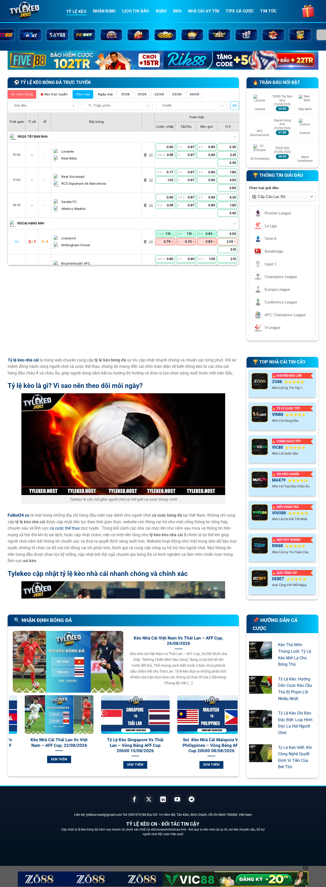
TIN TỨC (268, 11)
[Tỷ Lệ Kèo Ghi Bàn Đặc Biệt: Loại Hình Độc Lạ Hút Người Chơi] (260, 724)
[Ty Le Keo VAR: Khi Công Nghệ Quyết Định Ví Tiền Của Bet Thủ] (260, 758)
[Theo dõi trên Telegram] (191, 799)
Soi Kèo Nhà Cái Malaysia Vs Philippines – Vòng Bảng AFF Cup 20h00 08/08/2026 (74, 745)
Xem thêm (74, 764)
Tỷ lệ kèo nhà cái (23, 360)
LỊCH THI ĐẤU (135, 11)
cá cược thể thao (65, 528)
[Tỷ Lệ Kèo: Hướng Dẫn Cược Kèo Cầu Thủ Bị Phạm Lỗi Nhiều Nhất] (260, 690)
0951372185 (137, 815)
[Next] (235, 738)
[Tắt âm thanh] (234, 105)
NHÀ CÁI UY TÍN (203, 11)
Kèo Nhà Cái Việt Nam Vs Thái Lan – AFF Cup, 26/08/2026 (178, 641)
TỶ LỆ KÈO (76, 11)
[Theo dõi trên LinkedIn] (163, 799)
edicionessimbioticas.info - (169, 829)
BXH (177, 11)
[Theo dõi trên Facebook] (134, 799)
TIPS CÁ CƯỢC (240, 11)
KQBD (161, 11)
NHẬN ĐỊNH (104, 11)
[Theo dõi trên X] (149, 799)
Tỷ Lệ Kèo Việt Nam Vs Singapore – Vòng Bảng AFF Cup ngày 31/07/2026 (226, 745)
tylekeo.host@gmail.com (104, 815)
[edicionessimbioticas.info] (33, 11)
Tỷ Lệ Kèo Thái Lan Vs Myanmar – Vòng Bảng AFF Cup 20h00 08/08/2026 (150, 745)
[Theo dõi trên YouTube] (177, 799)
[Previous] (12, 738)
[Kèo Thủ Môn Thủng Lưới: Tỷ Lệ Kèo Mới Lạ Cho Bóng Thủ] (260, 656)
